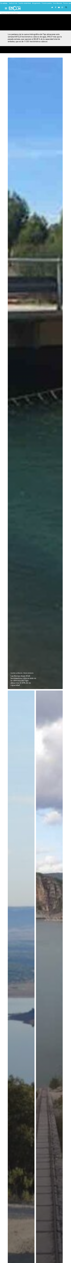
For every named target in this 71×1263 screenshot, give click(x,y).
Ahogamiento (36, 3)
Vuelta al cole (13, 3)
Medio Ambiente (28, 673)
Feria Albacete (57, 3)
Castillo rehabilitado (24, 3)
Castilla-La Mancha (16, 673)
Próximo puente (47, 3)
